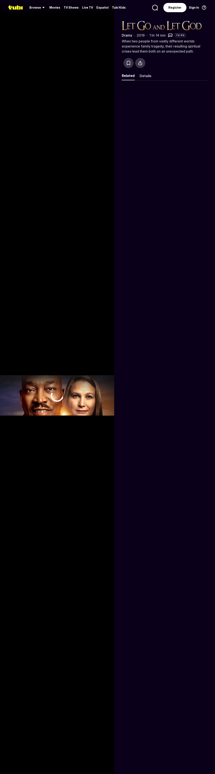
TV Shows (71, 7)
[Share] (140, 63)
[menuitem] (38, 7)
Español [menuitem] (102, 7)
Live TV (87, 7)
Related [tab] (128, 76)
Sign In (194, 7)
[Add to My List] (128, 63)
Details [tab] (145, 76)
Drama (127, 35)
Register (174, 7)
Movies (54, 7)
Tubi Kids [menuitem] (119, 7)
